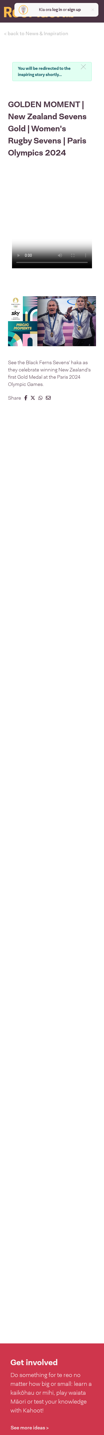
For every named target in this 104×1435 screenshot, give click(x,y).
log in (57, 9)
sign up (74, 9)
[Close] (83, 67)
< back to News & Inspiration (36, 33)
